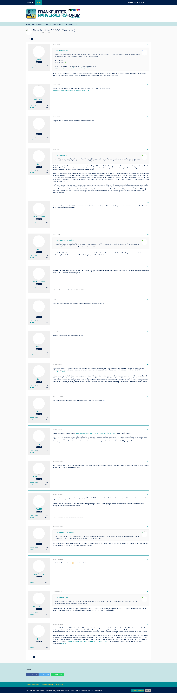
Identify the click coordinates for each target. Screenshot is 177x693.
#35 (148, 527)
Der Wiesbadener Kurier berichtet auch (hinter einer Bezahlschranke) (88, 641)
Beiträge (32, 68)
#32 (148, 429)
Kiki (36, 33)
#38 (148, 624)
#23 (148, 117)
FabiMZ (70, 517)
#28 (148, 299)
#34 (148, 494)
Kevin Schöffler (72, 290)
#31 (148, 397)
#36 (148, 559)
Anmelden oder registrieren (136, 2)
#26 (148, 234)
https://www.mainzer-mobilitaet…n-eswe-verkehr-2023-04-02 (71, 90)
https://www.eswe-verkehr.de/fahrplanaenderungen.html (72, 68)
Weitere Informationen (138, 690)
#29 (148, 332)
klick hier (63, 643)
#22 (148, 84)
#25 (148, 202)
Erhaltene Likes (33, 66)
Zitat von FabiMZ (61, 50)
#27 (148, 267)
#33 (148, 462)
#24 (148, 149)
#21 (148, 45)
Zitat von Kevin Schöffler (64, 240)
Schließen (148, 690)
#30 (148, 364)
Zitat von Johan (60, 155)
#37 (148, 591)
